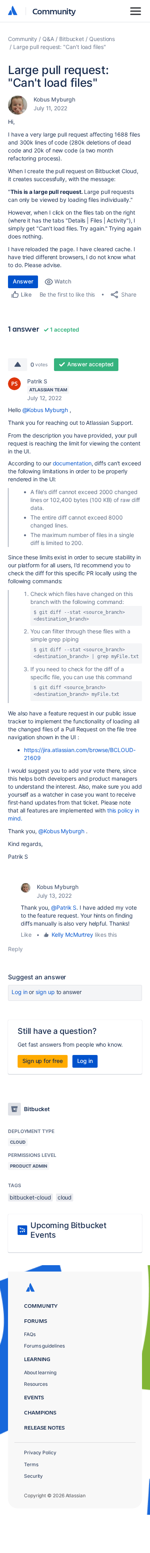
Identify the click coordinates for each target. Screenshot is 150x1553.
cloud (65, 1197)
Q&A (48, 38)
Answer (23, 281)
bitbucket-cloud (30, 1197)
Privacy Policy (40, 1452)
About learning (40, 1372)
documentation (72, 463)
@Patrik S (63, 907)
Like (26, 934)
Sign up (45, 991)
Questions (102, 38)
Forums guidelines (44, 1346)
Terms (31, 1464)
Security (33, 1476)
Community (54, 11)
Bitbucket (71, 38)
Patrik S (37, 381)
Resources (36, 1384)
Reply (15, 948)
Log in (20, 991)
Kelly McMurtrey (72, 934)
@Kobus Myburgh (45, 409)
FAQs (30, 1334)
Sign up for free (42, 1060)
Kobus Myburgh (54, 99)
